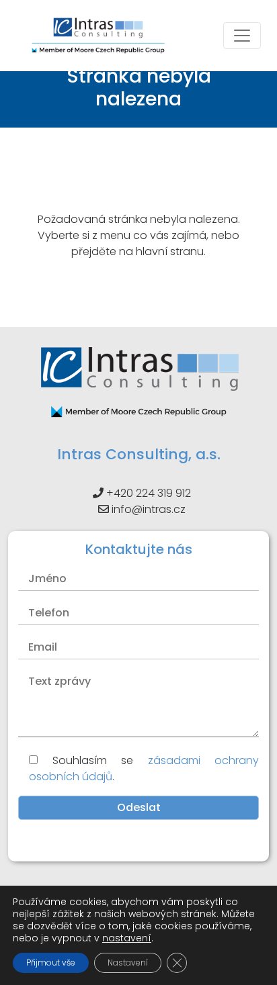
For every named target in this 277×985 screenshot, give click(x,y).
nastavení (126, 938)
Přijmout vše (50, 962)
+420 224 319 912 (148, 493)
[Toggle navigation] (242, 35)
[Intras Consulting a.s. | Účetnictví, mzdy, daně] (98, 35)
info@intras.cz (149, 509)
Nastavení (128, 962)
